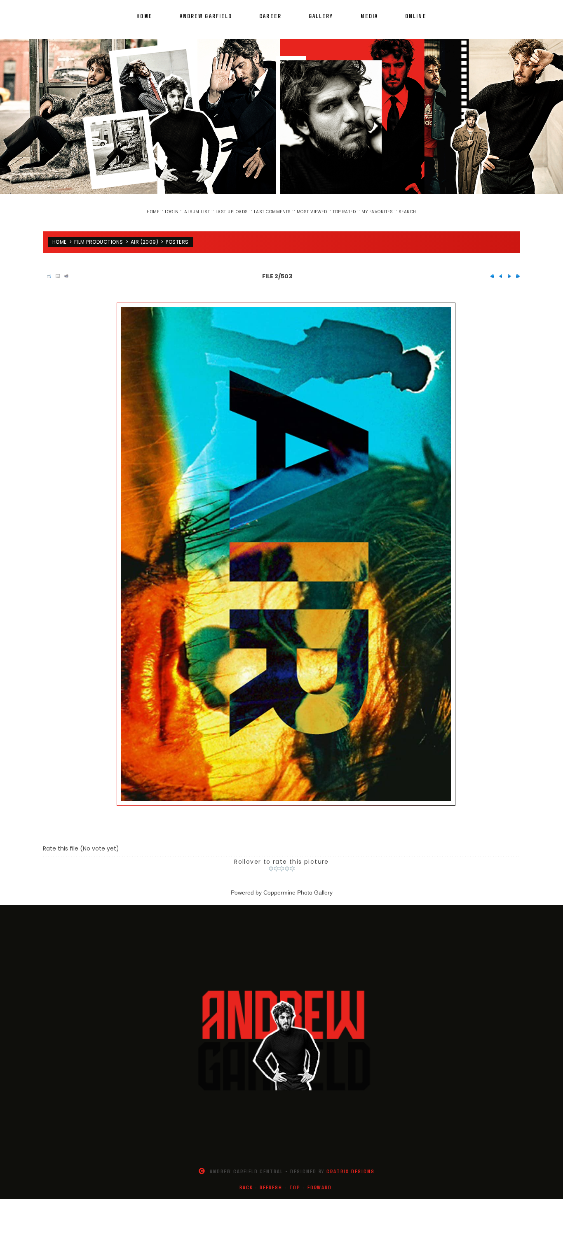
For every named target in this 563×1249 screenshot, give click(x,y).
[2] (276, 862)
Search (407, 212)
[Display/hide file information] (56, 269)
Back (246, 1180)
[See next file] (507, 269)
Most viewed (312, 212)
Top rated (344, 212)
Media (369, 15)
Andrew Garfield (206, 15)
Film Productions (98, 238)
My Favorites (377, 212)
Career (270, 15)
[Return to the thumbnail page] (47, 269)
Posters (177, 238)
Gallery (321, 15)
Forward (319, 1180)
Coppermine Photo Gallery (298, 886)
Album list (197, 212)
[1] (271, 862)
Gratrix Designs (350, 1164)
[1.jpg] (286, 547)
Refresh (271, 1180)
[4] (287, 862)
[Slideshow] (64, 269)
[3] (281, 862)
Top (294, 1180)
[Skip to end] (516, 269)
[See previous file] (499, 269)
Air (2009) (145, 238)
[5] (292, 862)
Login (171, 212)
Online (416, 15)
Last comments (272, 212)
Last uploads (232, 212)
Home (144, 15)
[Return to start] (490, 269)
